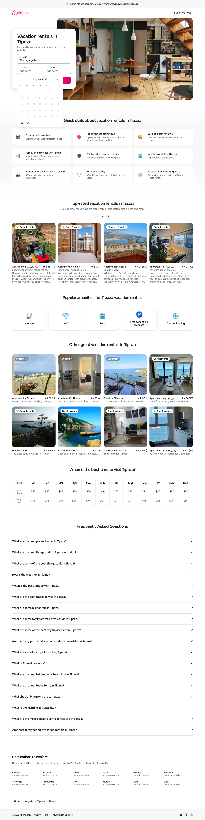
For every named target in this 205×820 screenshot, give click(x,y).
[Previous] (97, 216)
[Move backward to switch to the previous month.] (22, 80)
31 (28, 123)
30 (22, 123)
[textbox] (31, 71)
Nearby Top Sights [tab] (72, 763)
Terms (46, 814)
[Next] (108, 216)
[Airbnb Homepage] (20, 12)
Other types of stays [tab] (47, 763)
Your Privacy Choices (63, 814)
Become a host (182, 12)
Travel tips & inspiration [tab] (97, 763)
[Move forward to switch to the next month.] (57, 80)
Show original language (126, 4)
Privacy (37, 814)
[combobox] (44, 60)
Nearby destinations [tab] (22, 763)
